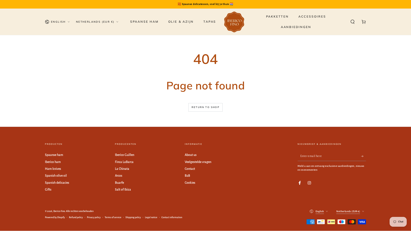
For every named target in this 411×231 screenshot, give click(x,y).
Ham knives (53, 168)
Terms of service (113, 217)
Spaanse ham (54, 155)
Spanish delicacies (57, 182)
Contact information (171, 217)
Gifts (48, 189)
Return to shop (205, 107)
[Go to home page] (234, 22)
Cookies (190, 182)
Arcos (118, 175)
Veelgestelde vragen (198, 162)
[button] (352, 22)
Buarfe (119, 182)
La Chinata (122, 168)
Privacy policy (94, 217)
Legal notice (151, 217)
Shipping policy (133, 217)
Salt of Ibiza (123, 189)
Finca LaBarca (124, 162)
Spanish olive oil (56, 175)
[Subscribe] (363, 156)
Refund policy (76, 217)
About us (191, 155)
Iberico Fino (59, 211)
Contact (190, 168)
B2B (187, 175)
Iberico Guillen (124, 155)
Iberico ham (53, 162)
